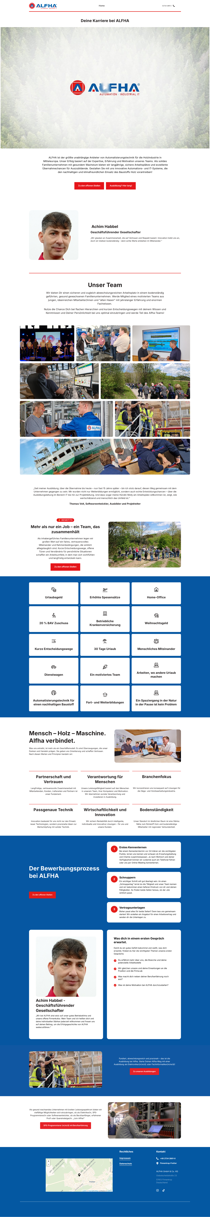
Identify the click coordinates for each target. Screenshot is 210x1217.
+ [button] (48, 1161)
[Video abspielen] (105, 88)
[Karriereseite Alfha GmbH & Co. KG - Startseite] (43, 6)
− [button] (48, 1164)
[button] (79, 1175)
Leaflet (84, 1191)
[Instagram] (158, 1190)
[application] (79, 1175)
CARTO (109, 1191)
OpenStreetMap (93, 1191)
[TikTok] (164, 1190)
